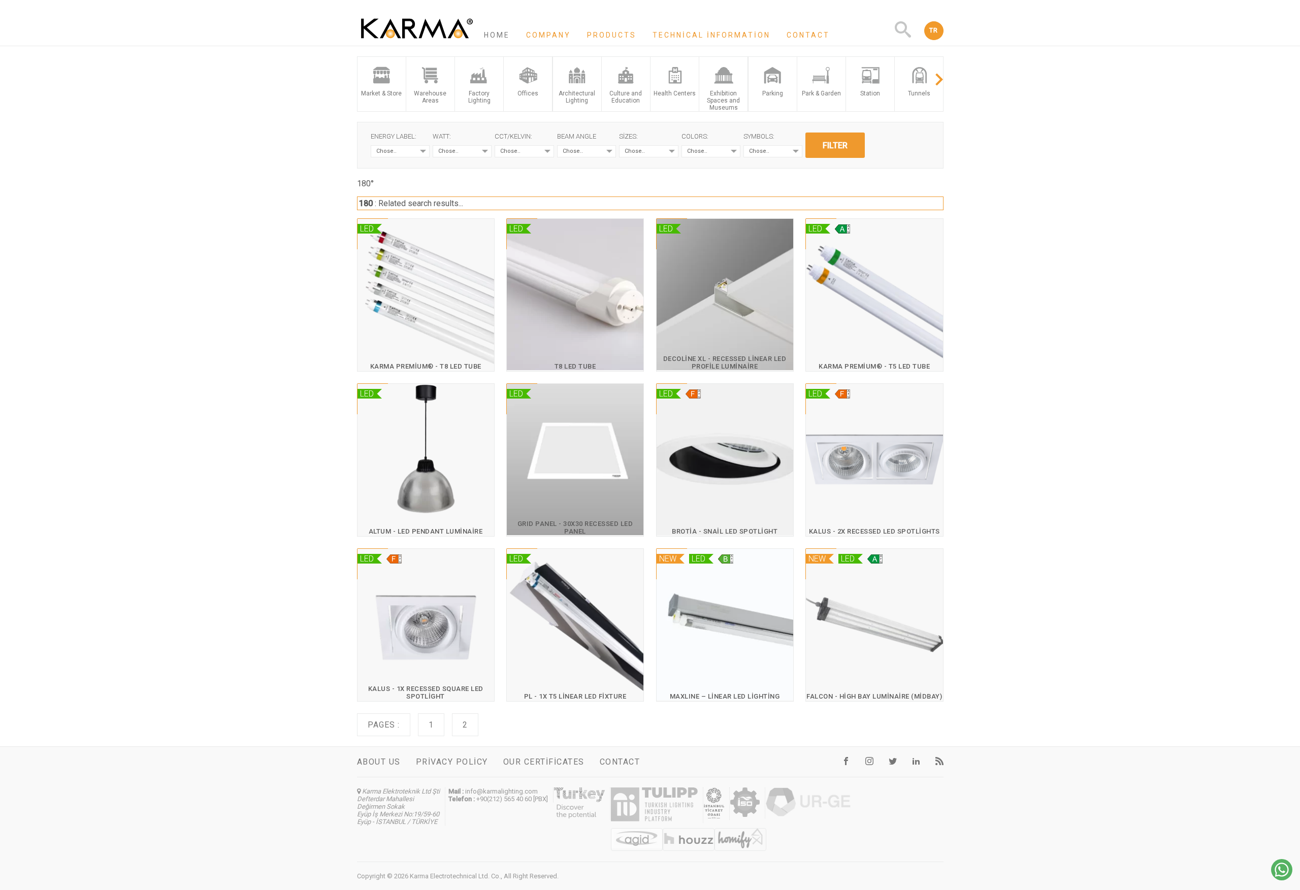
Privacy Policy (452, 762)
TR (933, 30)
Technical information (711, 35)
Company (548, 35)
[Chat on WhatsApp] (1281, 877)
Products (611, 35)
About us (379, 762)
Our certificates (543, 762)
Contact (808, 35)
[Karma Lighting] (417, 41)
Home (497, 35)
